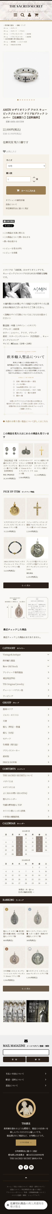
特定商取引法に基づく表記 (17, 208)
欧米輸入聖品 (9, 25)
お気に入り (11, 151)
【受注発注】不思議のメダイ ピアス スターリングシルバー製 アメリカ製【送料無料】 (10, 465)
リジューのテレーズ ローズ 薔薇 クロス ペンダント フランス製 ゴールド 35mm (36, 524)
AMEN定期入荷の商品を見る (14, 39)
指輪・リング (21, 25)
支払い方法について (20, 1186)
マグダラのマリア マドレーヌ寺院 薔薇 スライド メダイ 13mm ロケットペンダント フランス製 (26, 467)
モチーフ (14, 28)
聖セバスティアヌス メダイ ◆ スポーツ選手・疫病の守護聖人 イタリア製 (37, 933)
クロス (22, 31)
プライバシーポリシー (14, 1192)
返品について (11, 204)
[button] (17, 99)
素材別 (13, 42)
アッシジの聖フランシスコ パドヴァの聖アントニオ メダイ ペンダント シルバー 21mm (37, 565)
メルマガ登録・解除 (19, 1195)
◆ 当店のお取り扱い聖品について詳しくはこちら (25, 421)
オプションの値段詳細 (15, 200)
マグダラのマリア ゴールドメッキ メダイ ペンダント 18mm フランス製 (14, 524)
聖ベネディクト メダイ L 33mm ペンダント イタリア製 (37, 972)
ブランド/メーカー (17, 34)
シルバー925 (23, 42)
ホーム (6, 28)
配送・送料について (37, 1186)
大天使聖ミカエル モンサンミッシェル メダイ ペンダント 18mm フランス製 (14, 973)
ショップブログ (33, 1195)
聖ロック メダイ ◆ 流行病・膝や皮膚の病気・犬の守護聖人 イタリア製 (14, 933)
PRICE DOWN (16, 45)
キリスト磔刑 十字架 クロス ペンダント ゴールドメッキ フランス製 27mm (41, 465)
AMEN (28, 34)
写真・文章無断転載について (34, 1192)
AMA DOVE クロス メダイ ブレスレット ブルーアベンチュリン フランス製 (14, 564)
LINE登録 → (26, 1142)
